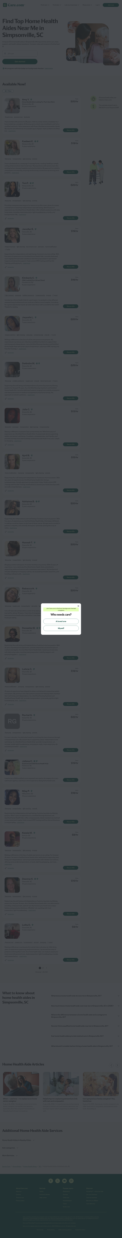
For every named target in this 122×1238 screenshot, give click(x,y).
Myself (61, 628)
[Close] (78, 606)
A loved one (61, 621)
